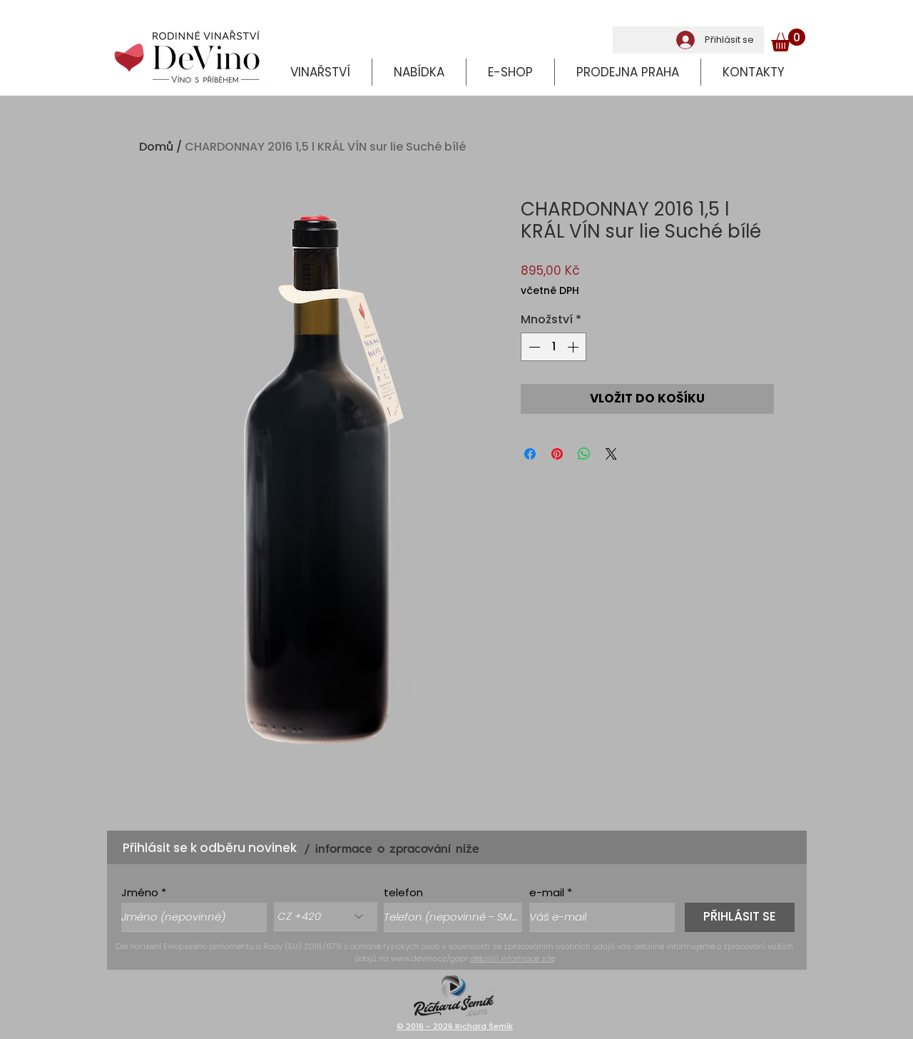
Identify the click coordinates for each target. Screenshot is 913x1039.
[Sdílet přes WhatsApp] (584, 453)
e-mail (546, 892)
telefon (403, 892)
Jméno (139, 892)
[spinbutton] (553, 346)
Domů (156, 146)
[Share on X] (611, 453)
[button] (788, 40)
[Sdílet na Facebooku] (530, 453)
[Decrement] (533, 346)
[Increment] (574, 346)
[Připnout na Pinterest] (557, 453)
